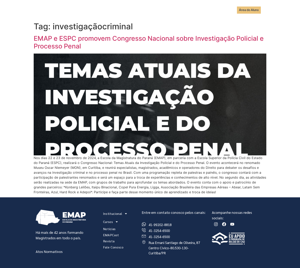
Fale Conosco (218, 10)
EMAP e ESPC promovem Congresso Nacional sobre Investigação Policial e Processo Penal (149, 42)
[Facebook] (224, 224)
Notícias (158, 10)
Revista (197, 10)
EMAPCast (178, 10)
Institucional (110, 10)
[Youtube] (232, 224)
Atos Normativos (49, 251)
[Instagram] (216, 224)
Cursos (136, 10)
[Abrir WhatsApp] (290, 258)
